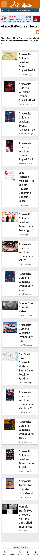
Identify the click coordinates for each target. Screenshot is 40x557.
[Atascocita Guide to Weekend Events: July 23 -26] (10, 247)
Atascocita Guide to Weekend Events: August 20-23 (27, 62)
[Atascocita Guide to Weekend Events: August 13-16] (10, 116)
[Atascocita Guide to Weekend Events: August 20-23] (10, 57)
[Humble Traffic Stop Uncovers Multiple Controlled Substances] (10, 509)
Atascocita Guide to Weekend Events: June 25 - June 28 (26, 400)
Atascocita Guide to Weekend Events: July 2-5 (26, 332)
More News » (20, 547)
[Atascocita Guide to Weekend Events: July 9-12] (10, 276)
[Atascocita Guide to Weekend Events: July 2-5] (10, 327)
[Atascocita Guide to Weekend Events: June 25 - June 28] (10, 395)
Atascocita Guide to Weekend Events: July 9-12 (26, 281)
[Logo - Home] (21, 4)
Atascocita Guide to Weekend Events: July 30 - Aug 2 (26, 222)
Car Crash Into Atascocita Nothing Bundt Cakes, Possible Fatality (26, 366)
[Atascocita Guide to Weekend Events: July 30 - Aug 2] (10, 217)
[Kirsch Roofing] (20, 19)
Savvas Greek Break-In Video (27, 307)
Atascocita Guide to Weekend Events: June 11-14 (26, 459)
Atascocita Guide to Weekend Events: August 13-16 (27, 121)
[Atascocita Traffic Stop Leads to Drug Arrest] (10, 483)
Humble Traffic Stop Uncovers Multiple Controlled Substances (25, 516)
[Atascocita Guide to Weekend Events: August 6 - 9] (10, 146)
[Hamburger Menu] (4, 4)
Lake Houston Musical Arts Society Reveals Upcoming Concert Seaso (26, 186)
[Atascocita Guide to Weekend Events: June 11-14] (10, 454)
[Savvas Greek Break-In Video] (10, 306)
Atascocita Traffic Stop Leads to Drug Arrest (26, 487)
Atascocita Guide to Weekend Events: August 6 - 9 (26, 151)
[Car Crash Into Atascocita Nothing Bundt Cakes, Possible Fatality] (10, 357)
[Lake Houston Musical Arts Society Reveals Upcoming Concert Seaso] (10, 175)
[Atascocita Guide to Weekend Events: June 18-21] (10, 424)
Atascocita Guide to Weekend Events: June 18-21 (26, 429)
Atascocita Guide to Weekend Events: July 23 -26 (26, 252)
